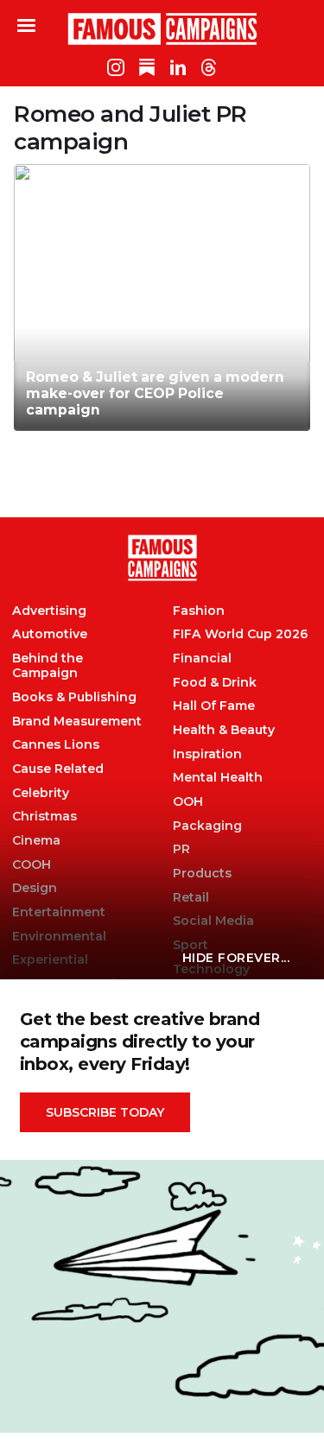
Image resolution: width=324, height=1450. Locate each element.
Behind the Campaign (47, 666)
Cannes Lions (55, 745)
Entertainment (58, 912)
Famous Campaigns (162, 28)
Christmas (44, 816)
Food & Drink (215, 682)
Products (202, 873)
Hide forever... (236, 958)
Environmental (59, 936)
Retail (191, 897)
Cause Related (58, 769)
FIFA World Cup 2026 (240, 634)
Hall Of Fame (214, 706)
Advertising (49, 611)
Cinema (36, 840)
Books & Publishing (74, 697)
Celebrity (40, 793)
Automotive (49, 634)
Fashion (199, 611)
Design (34, 888)
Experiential (50, 960)
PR (181, 849)
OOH (188, 802)
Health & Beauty (224, 730)
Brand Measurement (77, 721)
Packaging (207, 826)
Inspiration (207, 754)
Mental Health (218, 777)
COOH (31, 865)
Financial (202, 658)
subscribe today (105, 1112)
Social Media (213, 921)
